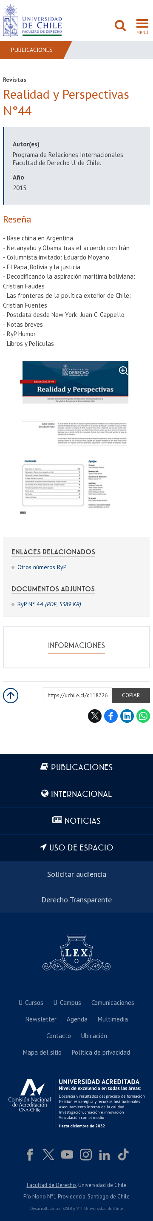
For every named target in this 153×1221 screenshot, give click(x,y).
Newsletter (41, 1019)
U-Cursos (31, 1002)
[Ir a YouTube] (67, 1155)
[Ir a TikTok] (123, 1155)
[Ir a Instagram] (86, 1155)
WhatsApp (143, 716)
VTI (79, 1208)
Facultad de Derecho (51, 1185)
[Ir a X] (48, 1155)
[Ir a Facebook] (30, 1155)
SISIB (67, 1208)
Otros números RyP (42, 567)
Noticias (83, 821)
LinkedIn (127, 716)
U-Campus (67, 1002)
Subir (10, 695)
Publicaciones (32, 50)
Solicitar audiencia (76, 874)
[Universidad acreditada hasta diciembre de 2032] (76, 1103)
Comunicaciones (112, 1002)
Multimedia (113, 1019)
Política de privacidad (101, 1052)
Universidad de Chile (103, 1208)
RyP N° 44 (49, 604)
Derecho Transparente (76, 899)
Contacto (58, 1036)
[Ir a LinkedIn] (104, 1155)
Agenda (77, 1019)
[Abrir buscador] (120, 26)
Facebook (111, 716)
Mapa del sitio (42, 1052)
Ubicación (94, 1036)
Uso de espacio (81, 848)
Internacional (81, 794)
